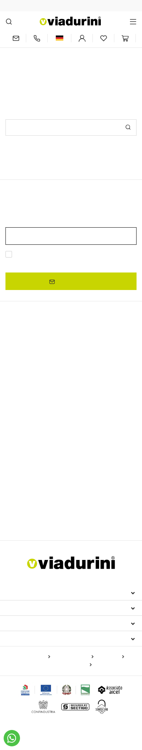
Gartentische (23, 444)
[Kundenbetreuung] (36, 38)
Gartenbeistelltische (32, 516)
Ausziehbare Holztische (36, 377)
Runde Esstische (25, 414)
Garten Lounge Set (64, 506)
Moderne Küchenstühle (79, 469)
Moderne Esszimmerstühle (40, 480)
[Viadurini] (70, 21)
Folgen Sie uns (29, 638)
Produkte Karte (32, 657)
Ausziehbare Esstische (41, 354)
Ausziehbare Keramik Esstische (43, 367)
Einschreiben (74, 281)
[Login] (81, 38)
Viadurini (20, 607)
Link (76, 263)
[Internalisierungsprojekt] (55, 690)
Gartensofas (105, 506)
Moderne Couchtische (32, 423)
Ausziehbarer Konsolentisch (41, 388)
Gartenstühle (92, 480)
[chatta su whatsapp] (12, 738)
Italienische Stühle (34, 457)
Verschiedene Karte (69, 665)
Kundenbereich (30, 623)
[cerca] (8, 21)
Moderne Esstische (35, 401)
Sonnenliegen (21, 506)
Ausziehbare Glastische (96, 377)
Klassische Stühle (26, 469)
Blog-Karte (110, 657)
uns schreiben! (104, 65)
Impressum (22, 592)
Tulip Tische (99, 432)
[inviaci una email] (15, 38)
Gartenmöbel (26, 492)
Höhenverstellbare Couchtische (43, 432)
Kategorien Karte (73, 657)
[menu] (133, 21)
